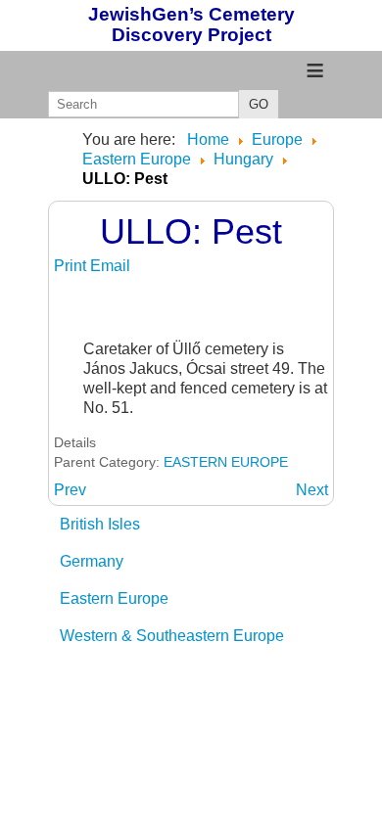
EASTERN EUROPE (226, 462)
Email (110, 265)
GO (258, 104)
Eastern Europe (114, 598)
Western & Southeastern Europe (172, 635)
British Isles (100, 524)
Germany (91, 561)
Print (72, 265)
